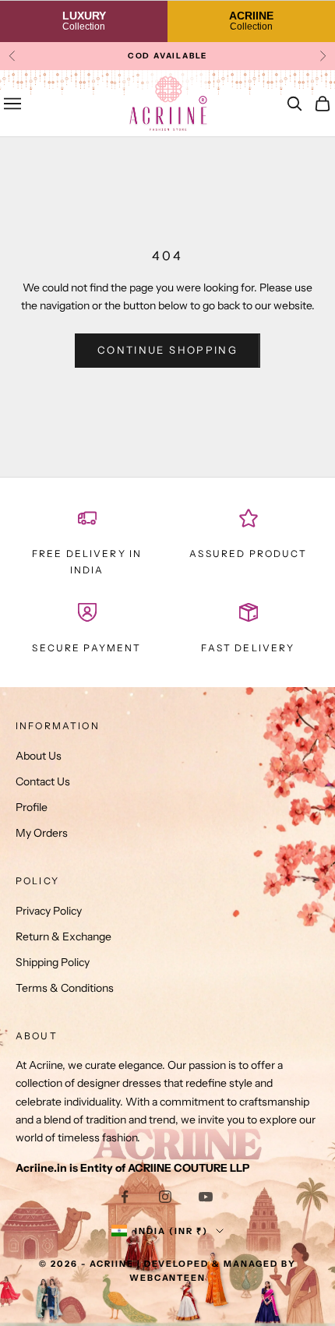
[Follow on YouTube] (205, 1196)
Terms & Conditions (65, 988)
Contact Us (43, 781)
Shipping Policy (53, 962)
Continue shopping (167, 350)
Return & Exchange (63, 936)
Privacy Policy (49, 911)
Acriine (251, 20)
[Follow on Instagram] (165, 1196)
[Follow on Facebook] (124, 1196)
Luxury (84, 20)
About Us (39, 756)
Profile (32, 807)
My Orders (42, 833)
